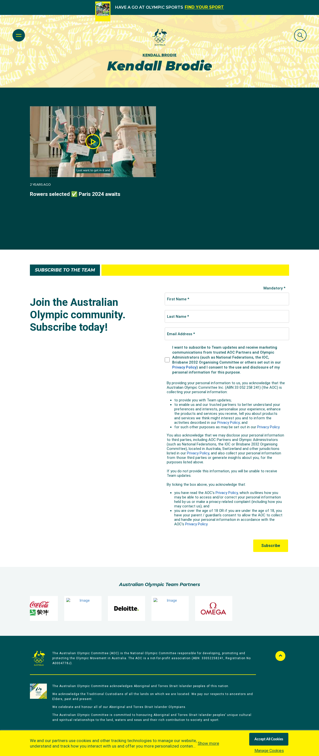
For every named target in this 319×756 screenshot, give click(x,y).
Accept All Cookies (268, 739)
